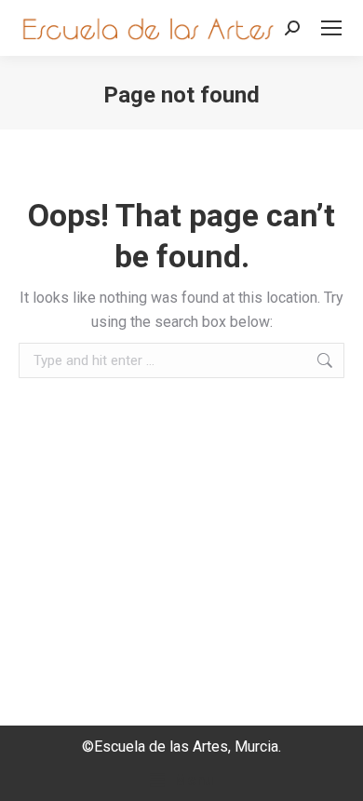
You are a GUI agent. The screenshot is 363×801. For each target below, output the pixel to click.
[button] (181, 780)
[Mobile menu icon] (331, 28)
